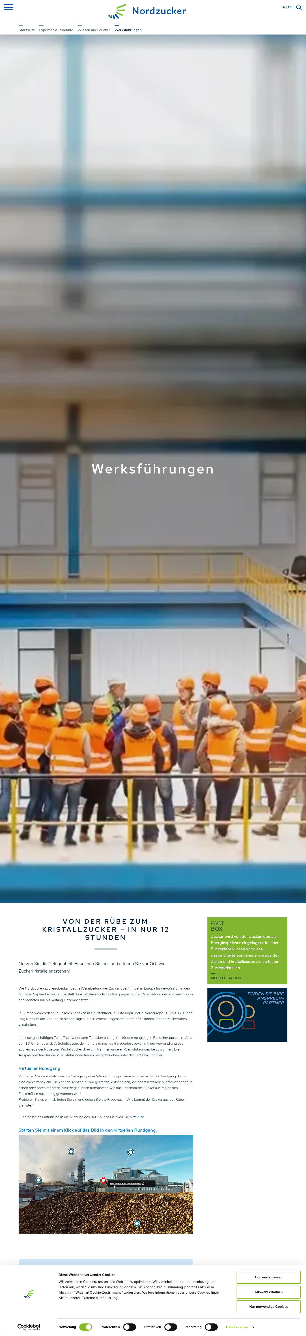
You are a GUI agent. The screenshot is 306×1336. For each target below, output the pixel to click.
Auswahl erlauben (268, 1292)
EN (283, 7)
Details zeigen (237, 1327)
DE (290, 7)
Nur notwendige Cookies (268, 1306)
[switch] (129, 1327)
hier (159, 1055)
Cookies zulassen (268, 1277)
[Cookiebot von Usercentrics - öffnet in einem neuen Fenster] (29, 1327)
